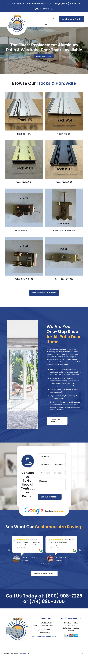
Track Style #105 (64, 182)
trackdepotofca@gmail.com (44, 636)
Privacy (29, 653)
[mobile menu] (46, 19)
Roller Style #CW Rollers (64, 230)
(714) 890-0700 (45, 8)
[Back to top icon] (81, 653)
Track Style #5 (24, 134)
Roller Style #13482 (24, 279)
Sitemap (22, 653)
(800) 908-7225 (71, 3)
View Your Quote (73, 19)
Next (80, 550)
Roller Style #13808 (64, 279)
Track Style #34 (64, 134)
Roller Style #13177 (24, 230)
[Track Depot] (16, 24)
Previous (9, 550)
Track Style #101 (24, 182)
